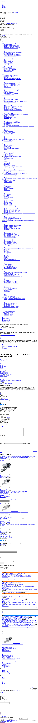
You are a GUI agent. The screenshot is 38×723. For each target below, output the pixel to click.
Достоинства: (2, 435)
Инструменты (4, 649)
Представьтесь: (21, 451)
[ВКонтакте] (1, 404)
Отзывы (3, 5)
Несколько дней (5, 424)
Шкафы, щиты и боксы (6, 665)
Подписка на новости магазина (5, 322)
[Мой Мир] (3, 404)
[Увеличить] (10, 380)
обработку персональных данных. (12, 23)
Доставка (3, 3)
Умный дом (4, 664)
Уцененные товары (5, 321)
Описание (2, 373)
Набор (1, 371)
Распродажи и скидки (6, 319)
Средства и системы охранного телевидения (9, 662)
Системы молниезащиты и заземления (8, 659)
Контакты (4, 7)
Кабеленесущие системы (6, 651)
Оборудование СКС (5, 654)
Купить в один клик (11, 712)
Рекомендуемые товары (6, 320)
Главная (3, 1)
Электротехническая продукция (7, 667)
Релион (1, 393)
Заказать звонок (15, 12)
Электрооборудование (6, 666)
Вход (3, 9)
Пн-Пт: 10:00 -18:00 (3, 694)
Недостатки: (2, 443)
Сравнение (8, 476)
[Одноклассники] (2, 404)
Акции (3, 2)
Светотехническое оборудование (7, 656)
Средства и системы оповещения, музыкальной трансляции (12, 660)
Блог (1, 329)
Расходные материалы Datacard (7, 655)
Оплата (3, 4)
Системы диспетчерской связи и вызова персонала (11, 658)
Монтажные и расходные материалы (8, 652)
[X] (5, 404)
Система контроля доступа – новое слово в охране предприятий (11, 338)
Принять (34, 720)
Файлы (1, 378)
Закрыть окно (2, 35)
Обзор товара (2, 370)
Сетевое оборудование (6, 657)
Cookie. (4, 721)
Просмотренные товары (4, 570)
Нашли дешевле (9, 537)
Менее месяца (4, 425)
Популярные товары (5, 318)
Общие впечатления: (26, 443)
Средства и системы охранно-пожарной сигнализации (11, 661)
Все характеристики (3, 391)
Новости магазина (4, 326)
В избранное (2, 477)
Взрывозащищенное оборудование (8, 647)
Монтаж (3, 6)
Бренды (3, 679)
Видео (1, 379)
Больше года (4, 426)
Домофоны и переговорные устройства (9, 648)
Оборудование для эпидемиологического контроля (11, 653)
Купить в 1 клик (9, 401)
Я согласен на (9, 23)
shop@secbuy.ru (3, 695)
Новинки (3, 317)
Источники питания (5, 650)
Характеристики (3, 374)
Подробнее (2, 460)
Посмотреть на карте (16, 690)
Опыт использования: (4, 422)
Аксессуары (2, 375)
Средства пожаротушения (6, 663)
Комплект (2, 372)
